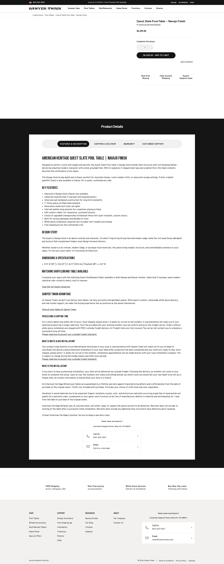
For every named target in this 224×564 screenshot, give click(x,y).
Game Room (121, 8)
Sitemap (191, 561)
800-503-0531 (39, 2)
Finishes (89, 527)
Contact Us (118, 523)
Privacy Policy (181, 561)
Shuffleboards (105, 8)
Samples (89, 532)
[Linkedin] (134, 529)
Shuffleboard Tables (38, 527)
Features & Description (73, 144)
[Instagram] (115, 529)
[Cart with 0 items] (189, 8)
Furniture (135, 8)
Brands (159, 8)
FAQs (59, 540)
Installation (183, 3)
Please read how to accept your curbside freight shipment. (69, 334)
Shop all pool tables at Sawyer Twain (59, 309)
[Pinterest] (124, 529)
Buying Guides (91, 518)
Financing (61, 532)
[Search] (177, 8)
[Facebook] (119, 529)
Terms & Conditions (166, 561)
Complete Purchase (146, 41)
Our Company (119, 518)
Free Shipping (63, 523)
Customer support (153, 144)
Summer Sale (74, 8)
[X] (129, 529)
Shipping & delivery (105, 144)
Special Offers (35, 536)
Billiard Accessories (37, 523)
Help (192, 3)
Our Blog (89, 523)
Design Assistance (65, 518)
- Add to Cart (156, 55)
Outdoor (148, 8)
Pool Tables (89, 8)
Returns (60, 536)
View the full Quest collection (56, 287)
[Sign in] (183, 8)
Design (174, 3)
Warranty (129, 144)
